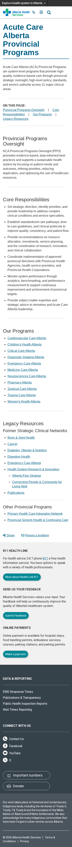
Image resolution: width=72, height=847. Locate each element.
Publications (15, 492)
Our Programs (42, 114)
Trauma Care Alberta (21, 395)
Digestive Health (18, 456)
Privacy (24, 841)
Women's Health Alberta (23, 401)
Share (11, 535)
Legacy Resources (15, 118)
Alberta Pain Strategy (26, 475)
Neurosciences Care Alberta (26, 376)
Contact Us (16, 739)
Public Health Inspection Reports (25, 703)
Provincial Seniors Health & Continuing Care (37, 520)
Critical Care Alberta (21, 350)
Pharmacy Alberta (19, 382)
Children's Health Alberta (24, 344)
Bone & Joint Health (21, 437)
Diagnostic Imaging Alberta (25, 357)
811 (45, 558)
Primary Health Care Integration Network (35, 513)
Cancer (12, 444)
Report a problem (37, 535)
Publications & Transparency (22, 697)
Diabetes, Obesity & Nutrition (27, 450)
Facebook (15, 746)
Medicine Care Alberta (22, 369)
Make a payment (15, 654)
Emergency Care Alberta (24, 363)
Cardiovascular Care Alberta (26, 338)
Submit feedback (15, 615)
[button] (41, 12)
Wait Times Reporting (17, 709)
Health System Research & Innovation (33, 469)
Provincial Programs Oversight (23, 110)
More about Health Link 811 (21, 576)
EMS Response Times (18, 692)
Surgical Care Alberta (22, 388)
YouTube (14, 753)
